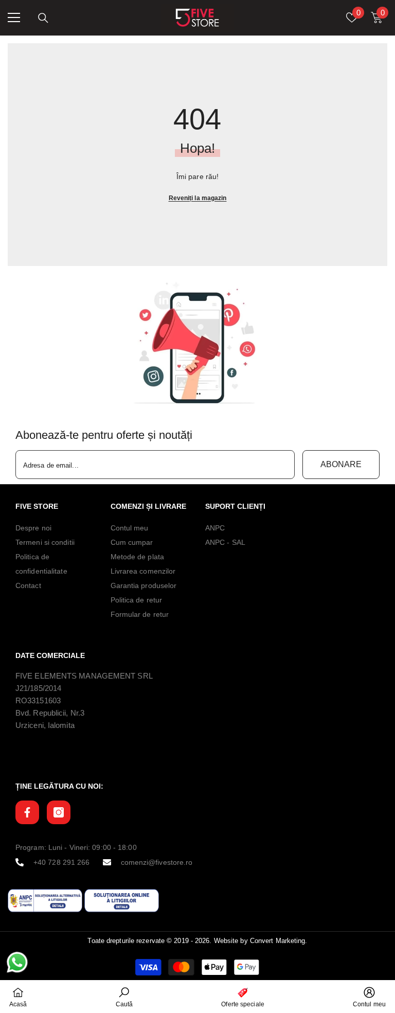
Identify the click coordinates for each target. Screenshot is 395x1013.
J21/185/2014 (38, 688)
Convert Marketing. (279, 941)
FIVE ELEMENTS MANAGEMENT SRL (84, 675)
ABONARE (341, 464)
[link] (197, 343)
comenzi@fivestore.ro (157, 862)
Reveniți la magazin (198, 198)
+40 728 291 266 (61, 862)
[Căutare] (43, 18)
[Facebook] (27, 812)
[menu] (14, 17)
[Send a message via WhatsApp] (17, 962)
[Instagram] (58, 812)
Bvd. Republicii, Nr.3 (49, 712)
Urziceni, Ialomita (45, 725)
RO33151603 (38, 700)
